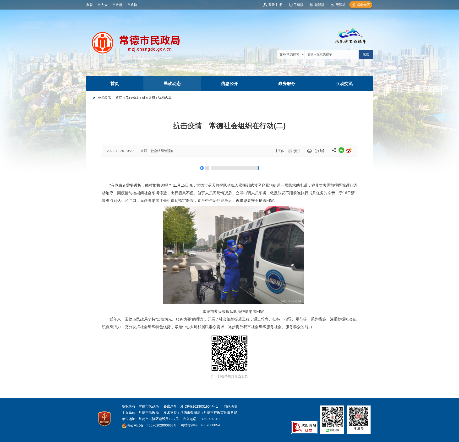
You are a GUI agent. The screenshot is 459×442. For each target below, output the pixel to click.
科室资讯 (148, 98)
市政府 (117, 5)
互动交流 (344, 83)
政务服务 (286, 83)
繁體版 (320, 5)
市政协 (132, 5)
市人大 (103, 5)
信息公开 (229, 83)
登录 (271, 5)
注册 (279, 5)
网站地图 (230, 406)
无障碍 (341, 5)
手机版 (299, 5)
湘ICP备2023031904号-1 (199, 406)
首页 (114, 83)
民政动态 (172, 83)
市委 (89, 5)
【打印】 (319, 151)
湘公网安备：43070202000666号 (152, 425)
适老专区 (363, 5)
